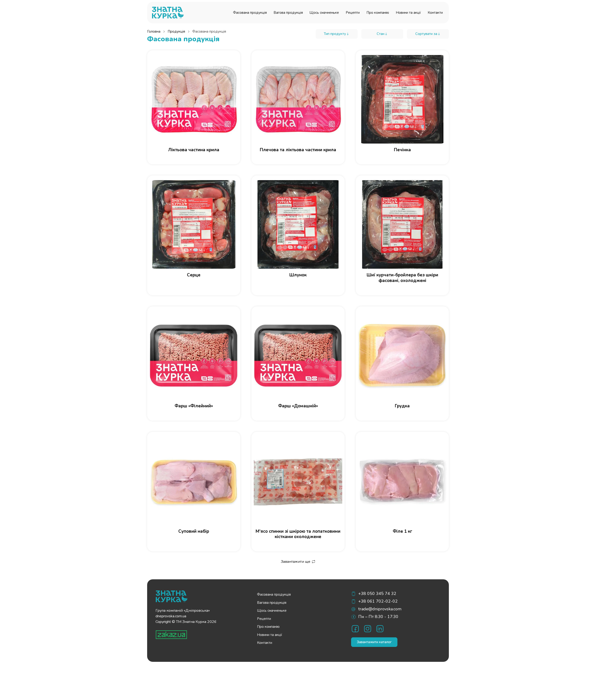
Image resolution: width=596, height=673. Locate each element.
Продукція (176, 31)
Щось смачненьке (324, 12)
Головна (153, 31)
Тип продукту (335, 33)
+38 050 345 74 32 (377, 593)
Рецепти (353, 12)
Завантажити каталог (374, 642)
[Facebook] (355, 629)
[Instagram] (367, 629)
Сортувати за (426, 33)
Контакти (435, 12)
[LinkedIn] (380, 629)
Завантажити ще (295, 561)
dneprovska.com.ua (171, 616)
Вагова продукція (288, 12)
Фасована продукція (250, 12)
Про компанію (377, 12)
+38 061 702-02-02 (378, 601)
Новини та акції (408, 12)
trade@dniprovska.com (379, 609)
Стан (380, 33)
